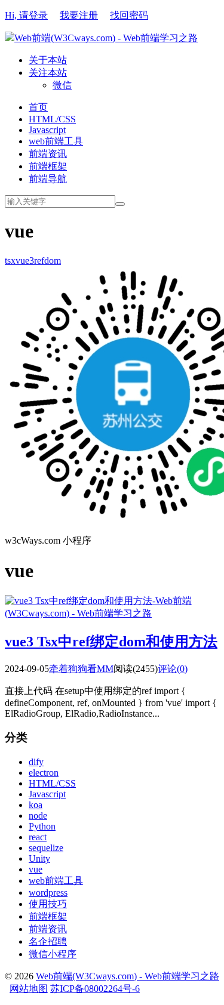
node (38, 815)
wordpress (48, 892)
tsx (10, 260)
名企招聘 (48, 941)
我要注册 (79, 15)
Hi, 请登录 (26, 15)
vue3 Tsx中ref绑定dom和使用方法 (111, 641)
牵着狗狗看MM (81, 669)
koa (35, 805)
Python (42, 826)
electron (44, 772)
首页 (38, 107)
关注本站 (48, 72)
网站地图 (29, 989)
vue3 (25, 260)
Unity (39, 858)
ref (39, 260)
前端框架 (48, 166)
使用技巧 (48, 904)
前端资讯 (48, 154)
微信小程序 (52, 954)
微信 (62, 85)
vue (35, 869)
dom (52, 260)
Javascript (47, 130)
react (38, 837)
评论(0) (173, 669)
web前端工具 (56, 141)
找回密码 (129, 15)
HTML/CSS (52, 119)
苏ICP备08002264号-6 (95, 989)
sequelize (46, 848)
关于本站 (48, 60)
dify (36, 762)
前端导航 (48, 179)
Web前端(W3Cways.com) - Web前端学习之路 (106, 38)
